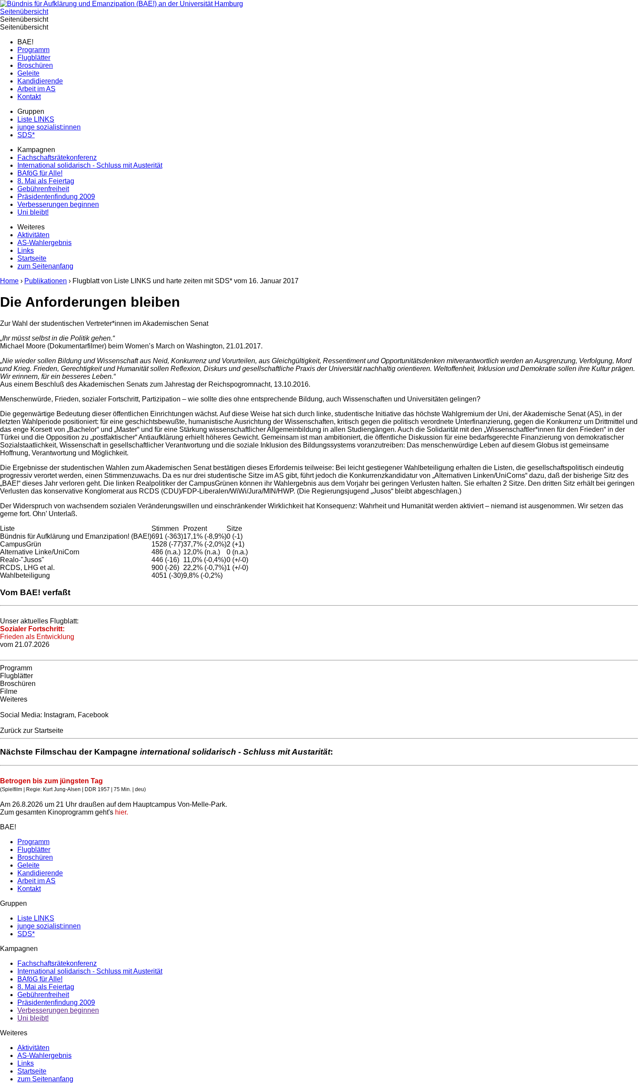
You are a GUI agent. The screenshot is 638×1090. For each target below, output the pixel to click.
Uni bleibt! (33, 212)
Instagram (59, 715)
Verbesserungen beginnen (58, 204)
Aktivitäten (33, 235)
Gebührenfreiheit (43, 188)
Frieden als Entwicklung (37, 632)
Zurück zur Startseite (31, 730)
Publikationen (45, 281)
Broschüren (35, 65)
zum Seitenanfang (45, 266)
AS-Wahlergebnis (44, 242)
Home (9, 281)
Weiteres (13, 699)
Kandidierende (40, 81)
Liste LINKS (35, 119)
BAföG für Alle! (39, 173)
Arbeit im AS (36, 89)
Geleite (28, 73)
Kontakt (29, 96)
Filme (8, 691)
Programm (33, 49)
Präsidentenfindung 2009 (56, 196)
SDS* (26, 135)
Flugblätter (33, 57)
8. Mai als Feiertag (45, 181)
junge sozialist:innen (49, 127)
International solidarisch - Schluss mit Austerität (89, 165)
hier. (120, 812)
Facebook (93, 715)
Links (25, 250)
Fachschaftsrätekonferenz (57, 157)
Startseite (31, 258)
